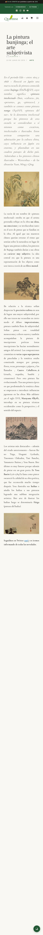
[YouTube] (27, 10)
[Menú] (37, 18)
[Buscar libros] (22, 18)
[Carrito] (32, 18)
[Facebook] (17, 10)
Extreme (33, 7)
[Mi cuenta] (27, 18)
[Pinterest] (24, 10)
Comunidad (21, 7)
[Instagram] (20, 10)
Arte (32, 60)
